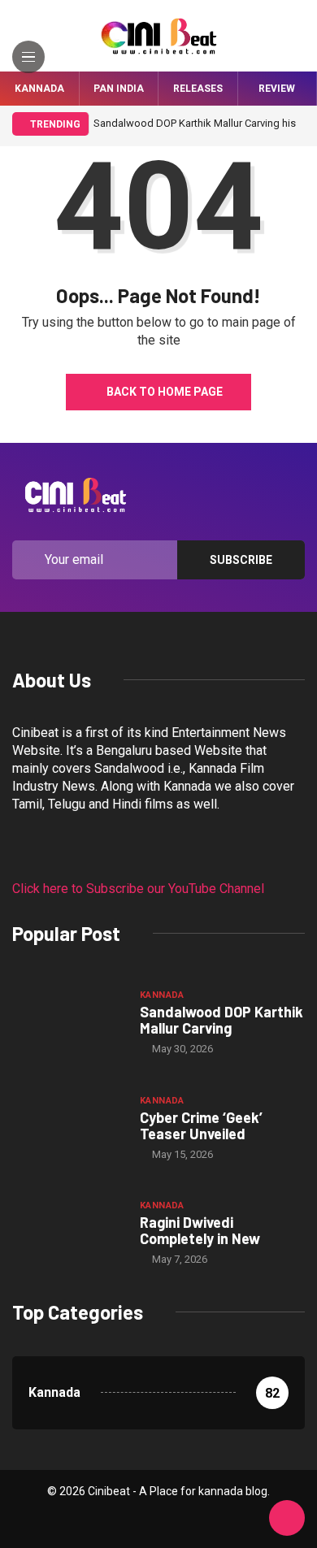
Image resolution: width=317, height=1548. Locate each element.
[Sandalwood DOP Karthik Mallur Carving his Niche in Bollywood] (68, 1022)
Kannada (39, 88)
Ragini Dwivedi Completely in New (200, 1230)
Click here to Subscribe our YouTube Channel (138, 888)
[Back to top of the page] (287, 1518)
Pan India (118, 88)
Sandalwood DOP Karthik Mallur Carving (221, 1020)
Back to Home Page (164, 391)
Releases (198, 88)
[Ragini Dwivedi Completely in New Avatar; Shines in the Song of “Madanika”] (68, 1231)
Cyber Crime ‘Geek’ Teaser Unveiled (201, 1125)
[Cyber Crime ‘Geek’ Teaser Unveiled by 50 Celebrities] (68, 1126)
